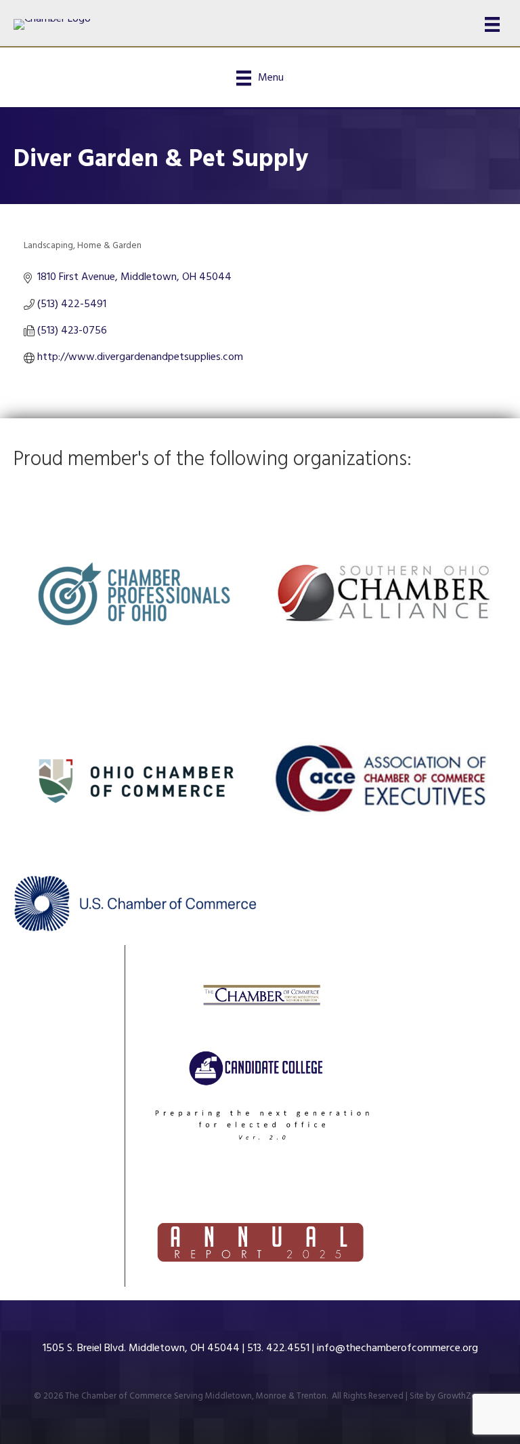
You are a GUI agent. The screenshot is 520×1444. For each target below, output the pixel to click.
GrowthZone (461, 1396)
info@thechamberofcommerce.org (397, 1348)
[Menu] (492, 24)
